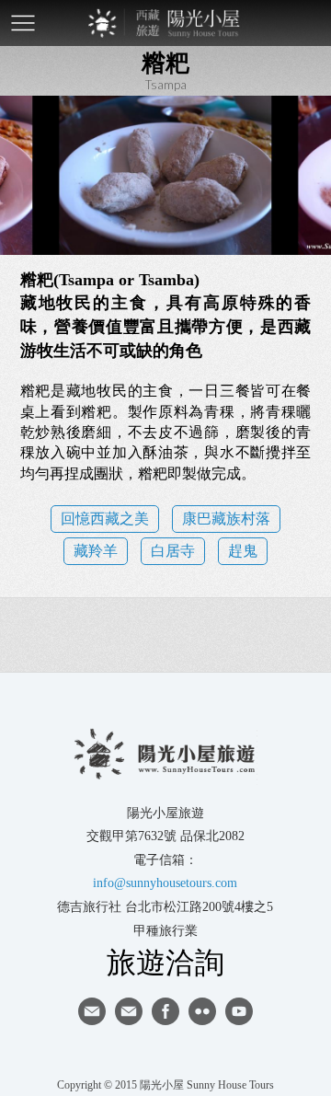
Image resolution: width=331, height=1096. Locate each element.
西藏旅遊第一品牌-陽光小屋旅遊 (165, 23)
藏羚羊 (96, 551)
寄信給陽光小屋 (91, 1011)
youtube (239, 1011)
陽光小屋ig (128, 1011)
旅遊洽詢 (165, 961)
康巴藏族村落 (226, 518)
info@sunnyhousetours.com (165, 883)
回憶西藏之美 (105, 518)
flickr (202, 1011)
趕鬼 (242, 551)
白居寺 (173, 551)
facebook (165, 1011)
